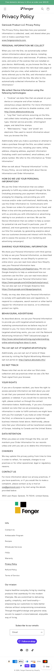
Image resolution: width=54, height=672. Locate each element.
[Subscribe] (41, 632)
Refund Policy (11, 570)
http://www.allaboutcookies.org (19, 112)
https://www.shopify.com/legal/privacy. (20, 269)
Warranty (9, 558)
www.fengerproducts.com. (14, 40)
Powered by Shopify (33, 670)
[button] (5, 9)
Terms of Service (12, 575)
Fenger (22, 670)
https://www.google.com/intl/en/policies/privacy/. (25, 282)
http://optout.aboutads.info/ (32, 360)
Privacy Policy (11, 564)
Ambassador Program (14, 535)
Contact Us (10, 530)
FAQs (7, 553)
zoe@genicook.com (11, 487)
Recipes (8, 541)
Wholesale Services (13, 547)
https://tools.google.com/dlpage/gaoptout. (22, 289)
